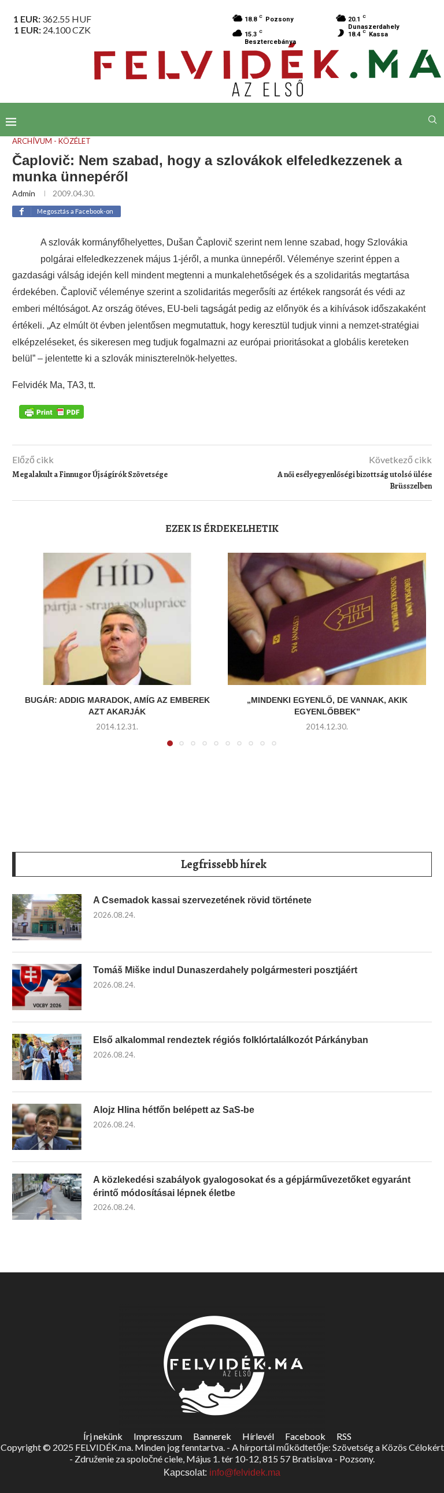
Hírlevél (258, 1436)
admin (23, 193)
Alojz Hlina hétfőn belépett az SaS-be (173, 1110)
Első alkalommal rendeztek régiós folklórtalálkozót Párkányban (230, 1040)
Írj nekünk (103, 1436)
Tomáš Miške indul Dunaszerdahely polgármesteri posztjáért (225, 970)
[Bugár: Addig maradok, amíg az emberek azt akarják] (117, 619)
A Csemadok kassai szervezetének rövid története (202, 900)
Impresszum (158, 1436)
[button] (33, 657)
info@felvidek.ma (244, 1472)
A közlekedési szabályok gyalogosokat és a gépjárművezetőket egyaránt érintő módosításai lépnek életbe (251, 1186)
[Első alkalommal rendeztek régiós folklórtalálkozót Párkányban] (47, 1057)
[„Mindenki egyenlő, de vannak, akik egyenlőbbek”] (327, 619)
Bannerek (212, 1436)
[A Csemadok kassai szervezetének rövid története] (47, 917)
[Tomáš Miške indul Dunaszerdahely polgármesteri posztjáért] (47, 987)
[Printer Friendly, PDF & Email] (51, 411)
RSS (344, 1436)
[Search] (432, 119)
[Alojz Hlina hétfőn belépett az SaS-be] (47, 1127)
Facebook (305, 1436)
